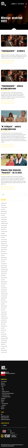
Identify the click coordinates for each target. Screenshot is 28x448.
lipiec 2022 (3, 300)
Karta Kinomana (5, 403)
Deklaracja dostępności (5, 419)
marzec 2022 (3, 308)
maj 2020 (3, 348)
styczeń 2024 (4, 263)
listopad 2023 (4, 267)
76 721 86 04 (20, 4)
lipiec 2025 (3, 229)
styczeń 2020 (4, 352)
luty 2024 (3, 261)
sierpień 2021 (4, 322)
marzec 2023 (3, 283)
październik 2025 (4, 223)
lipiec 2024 (3, 251)
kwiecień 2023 (4, 281)
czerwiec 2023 (4, 277)
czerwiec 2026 (4, 207)
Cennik (2, 401)
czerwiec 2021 (4, 326)
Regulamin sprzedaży (5, 416)
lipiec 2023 (3, 275)
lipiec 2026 (3, 205)
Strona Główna (4, 381)
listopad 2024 (4, 243)
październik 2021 (4, 318)
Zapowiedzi (3, 398)
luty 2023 (3, 286)
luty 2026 (3, 215)
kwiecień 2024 (4, 257)
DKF (2, 386)
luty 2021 (3, 332)
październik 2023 (4, 269)
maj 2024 (3, 255)
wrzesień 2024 (4, 247)
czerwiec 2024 (4, 253)
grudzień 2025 (4, 219)
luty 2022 (3, 310)
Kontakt (2, 408)
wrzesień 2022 (4, 296)
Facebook (5, 425)
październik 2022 (4, 294)
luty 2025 (3, 237)
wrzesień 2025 (4, 225)
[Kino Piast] (3, 5)
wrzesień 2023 (4, 271)
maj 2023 (3, 279)
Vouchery (4, 405)
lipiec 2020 (3, 344)
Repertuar (3, 383)
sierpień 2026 (4, 203)
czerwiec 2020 (4, 346)
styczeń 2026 (4, 217)
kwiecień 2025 (4, 235)
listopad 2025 (4, 221)
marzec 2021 (3, 330)
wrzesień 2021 (4, 320)
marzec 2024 (3, 259)
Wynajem (2, 406)
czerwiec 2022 (4, 302)
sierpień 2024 (4, 249)
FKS (2, 388)
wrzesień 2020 (4, 340)
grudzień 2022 (4, 289)
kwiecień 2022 (4, 306)
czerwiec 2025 (4, 231)
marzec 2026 (3, 213)
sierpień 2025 (4, 227)
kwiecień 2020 (4, 350)
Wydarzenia (3, 384)
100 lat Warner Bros (6, 395)
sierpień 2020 (4, 342)
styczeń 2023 (4, 287)
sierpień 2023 (4, 273)
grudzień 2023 (4, 265)
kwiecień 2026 (4, 211)
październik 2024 (4, 245)
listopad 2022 (4, 292)
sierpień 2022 (4, 298)
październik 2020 (4, 338)
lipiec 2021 (3, 324)
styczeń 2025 (4, 239)
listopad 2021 (4, 316)
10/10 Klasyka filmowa (6, 396)
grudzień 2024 (4, 241)
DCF (1, 414)
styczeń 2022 (4, 312)
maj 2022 (3, 304)
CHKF (3, 389)
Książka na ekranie (5, 391)
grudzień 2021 (4, 314)
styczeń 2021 (4, 334)
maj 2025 (3, 233)
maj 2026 (3, 209)
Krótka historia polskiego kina (8, 393)
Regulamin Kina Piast (5, 417)
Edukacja (2, 400)
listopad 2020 (4, 336)
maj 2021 (3, 328)
